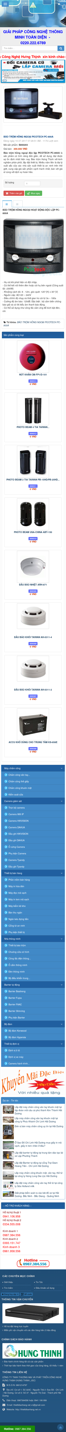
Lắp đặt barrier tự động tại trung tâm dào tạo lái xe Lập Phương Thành (39, 1154)
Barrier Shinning (16, 1011)
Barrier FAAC (15, 1004)
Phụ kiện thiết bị (16, 932)
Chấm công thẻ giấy (18, 781)
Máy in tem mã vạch (18, 899)
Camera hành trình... (19, 1063)
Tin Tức (39, 1282)
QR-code (28, 1294)
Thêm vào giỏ (15, 193)
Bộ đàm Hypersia (17, 1037)
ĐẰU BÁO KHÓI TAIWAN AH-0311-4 (33, 637)
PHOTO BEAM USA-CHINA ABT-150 (33, 532)
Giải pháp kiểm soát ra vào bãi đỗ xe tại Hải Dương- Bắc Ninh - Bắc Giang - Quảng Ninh (37, 1194)
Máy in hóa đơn (16, 886)
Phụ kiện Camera (17, 853)
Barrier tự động (12, 984)
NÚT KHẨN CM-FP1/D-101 (33, 374)
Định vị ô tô (14, 1050)
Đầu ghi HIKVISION (18, 833)
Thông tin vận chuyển (17, 1299)
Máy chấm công (12, 768)
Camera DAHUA (16, 827)
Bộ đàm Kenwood (17, 1030)
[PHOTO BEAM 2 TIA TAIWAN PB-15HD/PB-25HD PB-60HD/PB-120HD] (33, 462)
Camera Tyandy (16, 860)
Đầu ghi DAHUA (16, 840)
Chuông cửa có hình (18, 951)
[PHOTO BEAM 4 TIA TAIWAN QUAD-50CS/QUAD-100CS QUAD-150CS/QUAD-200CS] (33, 409)
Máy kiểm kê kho (17, 905)
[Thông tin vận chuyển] (33, 1313)
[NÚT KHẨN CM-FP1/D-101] (33, 357)
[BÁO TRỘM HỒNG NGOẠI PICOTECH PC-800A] (33, 104)
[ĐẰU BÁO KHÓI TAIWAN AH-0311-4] (33, 616)
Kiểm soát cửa (15, 794)
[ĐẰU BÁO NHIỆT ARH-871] (33, 567)
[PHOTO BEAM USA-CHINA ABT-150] (33, 514)
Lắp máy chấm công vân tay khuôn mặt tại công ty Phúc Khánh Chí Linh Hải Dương (36, 1120)
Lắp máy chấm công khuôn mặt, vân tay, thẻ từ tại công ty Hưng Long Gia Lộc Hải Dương (38, 1174)
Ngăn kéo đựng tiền (18, 919)
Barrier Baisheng (16, 991)
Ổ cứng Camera (16, 846)
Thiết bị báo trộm (17, 945)
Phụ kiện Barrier (16, 1017)
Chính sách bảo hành (17, 1339)
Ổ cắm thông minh (17, 965)
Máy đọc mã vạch (17, 892)
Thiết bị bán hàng (13, 873)
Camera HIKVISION (18, 820)
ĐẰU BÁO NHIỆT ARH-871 (33, 584)
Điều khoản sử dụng (45, 1287)
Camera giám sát (13, 801)
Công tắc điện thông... (19, 958)
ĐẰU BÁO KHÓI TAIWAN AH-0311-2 (33, 689)
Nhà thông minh (12, 938)
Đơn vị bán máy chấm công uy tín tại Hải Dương (39, 1126)
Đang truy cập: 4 (11, 1294)
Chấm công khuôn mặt (20, 787)
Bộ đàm (8, 1024)
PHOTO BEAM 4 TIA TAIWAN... (33, 427)
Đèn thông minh (16, 971)
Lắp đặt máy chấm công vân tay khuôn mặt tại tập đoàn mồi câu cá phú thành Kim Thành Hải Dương (38, 1110)
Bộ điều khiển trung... (19, 978)
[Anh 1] (33, 71)
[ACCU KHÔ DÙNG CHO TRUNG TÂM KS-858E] (33, 724)
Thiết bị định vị (11, 1043)
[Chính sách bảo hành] (33, 1351)
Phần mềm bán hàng (19, 879)
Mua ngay (35, 193)
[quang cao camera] (33, 1082)
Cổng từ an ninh (16, 925)
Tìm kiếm (8, 1287)
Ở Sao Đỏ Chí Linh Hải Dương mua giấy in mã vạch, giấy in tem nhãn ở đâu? (38, 1144)
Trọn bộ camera (16, 807)
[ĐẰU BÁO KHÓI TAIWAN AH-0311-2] (33, 668)
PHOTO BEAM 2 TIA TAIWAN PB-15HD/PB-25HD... (33, 479)
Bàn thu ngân (15, 912)
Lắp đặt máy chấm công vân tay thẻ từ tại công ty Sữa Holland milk (38, 1184)
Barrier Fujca (15, 997)
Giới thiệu (8, 1282)
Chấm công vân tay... (19, 774)
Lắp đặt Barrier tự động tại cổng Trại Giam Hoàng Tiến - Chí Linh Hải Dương (36, 1164)
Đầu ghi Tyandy (16, 866)
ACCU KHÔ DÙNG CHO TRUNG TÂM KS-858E (33, 742)
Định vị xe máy (15, 1056)
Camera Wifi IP (16, 814)
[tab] (7, 204)
